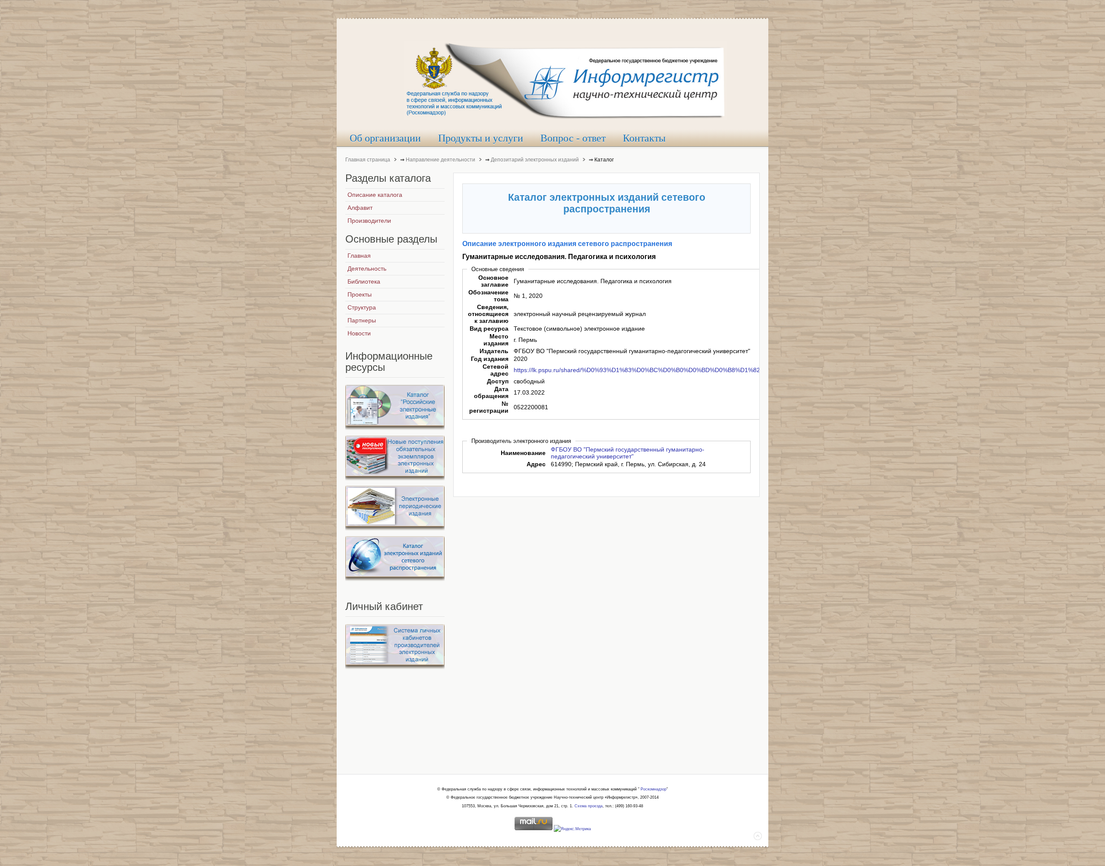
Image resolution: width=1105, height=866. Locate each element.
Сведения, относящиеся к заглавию (488, 313)
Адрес (536, 464)
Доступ (497, 381)
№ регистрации (488, 407)
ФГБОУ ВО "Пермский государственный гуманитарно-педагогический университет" (627, 453)
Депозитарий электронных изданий (535, 160)
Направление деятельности (440, 160)
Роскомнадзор (653, 789)
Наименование (523, 452)
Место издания (495, 340)
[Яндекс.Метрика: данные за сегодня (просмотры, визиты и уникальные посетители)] (572, 829)
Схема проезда (589, 806)
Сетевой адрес (495, 370)
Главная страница (367, 160)
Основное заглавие (493, 281)
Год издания (489, 358)
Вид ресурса (489, 328)
